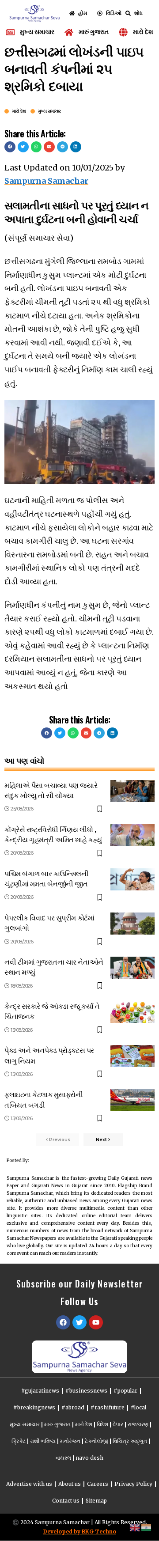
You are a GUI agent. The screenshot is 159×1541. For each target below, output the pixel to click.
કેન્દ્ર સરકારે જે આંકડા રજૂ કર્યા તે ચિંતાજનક (51, 1010)
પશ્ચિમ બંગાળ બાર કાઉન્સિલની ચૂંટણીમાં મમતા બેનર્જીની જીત (46, 878)
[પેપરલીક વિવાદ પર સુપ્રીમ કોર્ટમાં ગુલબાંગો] (132, 923)
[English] (135, 1527)
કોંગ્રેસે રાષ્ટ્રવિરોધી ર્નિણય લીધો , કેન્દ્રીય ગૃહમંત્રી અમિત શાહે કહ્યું (53, 834)
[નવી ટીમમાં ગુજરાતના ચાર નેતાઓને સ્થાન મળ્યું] (132, 968)
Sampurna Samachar (46, 181)
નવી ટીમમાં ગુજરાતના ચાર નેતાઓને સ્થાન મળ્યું (53, 966)
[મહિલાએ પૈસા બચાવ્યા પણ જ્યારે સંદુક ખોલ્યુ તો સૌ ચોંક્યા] (132, 791)
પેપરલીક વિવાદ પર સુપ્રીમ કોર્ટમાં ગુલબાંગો (49, 922)
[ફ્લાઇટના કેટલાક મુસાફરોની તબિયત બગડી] (132, 1100)
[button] (9, 146)
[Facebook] (63, 1322)
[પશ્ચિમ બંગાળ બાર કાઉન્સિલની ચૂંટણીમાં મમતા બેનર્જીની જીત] (132, 879)
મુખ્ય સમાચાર (49, 111)
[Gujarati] (146, 1527)
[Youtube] (96, 1322)
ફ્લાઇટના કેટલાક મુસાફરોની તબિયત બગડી (43, 1099)
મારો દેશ (19, 111)
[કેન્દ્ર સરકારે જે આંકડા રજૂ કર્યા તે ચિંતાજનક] (132, 1012)
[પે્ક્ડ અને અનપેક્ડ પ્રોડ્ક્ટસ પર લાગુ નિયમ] (132, 1056)
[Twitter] (79, 1322)
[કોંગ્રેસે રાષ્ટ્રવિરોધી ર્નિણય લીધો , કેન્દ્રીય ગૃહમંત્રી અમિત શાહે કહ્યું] (132, 835)
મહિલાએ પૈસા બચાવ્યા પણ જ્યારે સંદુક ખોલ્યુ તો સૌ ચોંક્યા (50, 790)
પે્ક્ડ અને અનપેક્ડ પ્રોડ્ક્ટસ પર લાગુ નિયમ (49, 1055)
